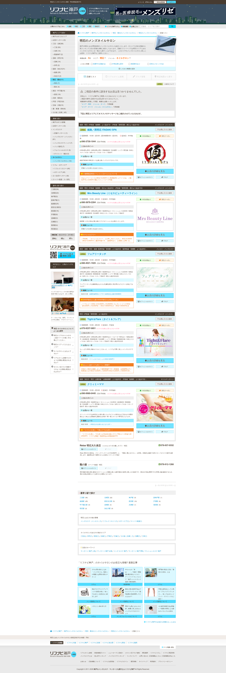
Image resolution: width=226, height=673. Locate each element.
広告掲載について (94, 661)
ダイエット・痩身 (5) (61, 153)
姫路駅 (82, 501)
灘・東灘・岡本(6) (59, 108)
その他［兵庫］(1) (127, 536)
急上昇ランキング (100, 656)
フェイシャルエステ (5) (62, 150)
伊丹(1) (89, 536)
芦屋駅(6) (54, 214)
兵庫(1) (103, 536)
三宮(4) (83, 536)
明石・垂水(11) (58, 79)
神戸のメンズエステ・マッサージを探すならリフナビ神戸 (114, 669)
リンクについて (132, 656)
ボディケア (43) (59, 172)
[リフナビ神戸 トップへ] (68, 11)
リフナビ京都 (95, 642)
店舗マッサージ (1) (60, 133)
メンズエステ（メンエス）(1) (91, 521)
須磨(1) (137, 536)
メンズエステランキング (116, 656)
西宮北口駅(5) (56, 207)
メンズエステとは (86, 656)
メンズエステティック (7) (63, 143)
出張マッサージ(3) (59, 40)
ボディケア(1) (124, 521)
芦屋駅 (155, 501)
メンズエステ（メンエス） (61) (63, 137)
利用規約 (153, 661)
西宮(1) (96, 536)
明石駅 (82, 508)
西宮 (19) (57, 94)
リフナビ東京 (120, 642)
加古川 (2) (57, 76)
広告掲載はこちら (155, 656)
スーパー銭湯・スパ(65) (61, 179)
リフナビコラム (155, 653)
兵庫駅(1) (54, 221)
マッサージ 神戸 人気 (88, 551)
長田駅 (155, 505)
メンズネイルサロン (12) (63, 161)
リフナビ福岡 (132, 642)
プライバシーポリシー (165, 661)
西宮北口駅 (108, 501)
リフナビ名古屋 (107, 642)
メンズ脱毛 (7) (59, 146)
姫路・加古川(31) (59, 69)
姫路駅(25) (55, 203)
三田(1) (144, 536)
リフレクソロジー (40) (62, 168)
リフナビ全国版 (57, 643)
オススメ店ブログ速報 (132, 653)
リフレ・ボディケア (60, 165)
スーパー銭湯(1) (136, 521)
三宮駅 (82, 497)
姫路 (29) (57, 72)
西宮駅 (131, 501)
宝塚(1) (116, 536)
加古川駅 (107, 508)
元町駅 (106, 497)
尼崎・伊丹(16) (58, 58)
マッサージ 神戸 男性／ (137, 551)
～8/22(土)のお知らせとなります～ (100, 424)
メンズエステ (57, 129)
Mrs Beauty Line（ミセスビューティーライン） (110, 193)
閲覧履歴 (125, 26)
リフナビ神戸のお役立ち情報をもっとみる (161, 622)
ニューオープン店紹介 (115, 653)
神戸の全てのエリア (60, 36)
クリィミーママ (92, 384)
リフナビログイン (122, 661)
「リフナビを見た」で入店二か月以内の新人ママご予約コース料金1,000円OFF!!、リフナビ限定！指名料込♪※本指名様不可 (106, 435)
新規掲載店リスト (100, 653)
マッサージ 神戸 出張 (104, 551)
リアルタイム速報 (86, 653)
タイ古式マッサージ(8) (61, 175)
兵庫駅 (131, 505)
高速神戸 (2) (58, 54)
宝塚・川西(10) (58, 105)
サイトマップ (143, 661)
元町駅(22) (55, 193)
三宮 (83, 26)
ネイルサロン (57, 157)
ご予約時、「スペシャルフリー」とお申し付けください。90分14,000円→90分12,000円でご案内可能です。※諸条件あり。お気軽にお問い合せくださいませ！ (106, 240)
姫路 (70, 26)
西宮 (90, 26)
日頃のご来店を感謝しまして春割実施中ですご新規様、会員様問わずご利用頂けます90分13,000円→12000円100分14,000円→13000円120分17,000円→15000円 (106, 370)
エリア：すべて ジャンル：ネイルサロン (97, 107)
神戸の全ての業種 (59, 122)
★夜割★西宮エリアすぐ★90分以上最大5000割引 (105, 294)
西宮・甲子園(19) (59, 90)
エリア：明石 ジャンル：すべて (93, 104)
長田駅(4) (54, 225)
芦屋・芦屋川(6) (58, 101)
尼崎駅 (106, 505)
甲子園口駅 (84, 505)
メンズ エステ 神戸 (120, 551)
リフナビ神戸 (83, 642)
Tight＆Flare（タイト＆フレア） (101, 319)
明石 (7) (57, 83)
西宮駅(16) (55, 211)
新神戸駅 (156, 497)
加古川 (97, 26)
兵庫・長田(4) (58, 98)
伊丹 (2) (57, 65)
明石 (76, 26)
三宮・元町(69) (58, 43)
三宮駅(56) (55, 189)
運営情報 (133, 661)
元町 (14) (57, 51)
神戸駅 (131, 497)
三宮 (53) (57, 47)
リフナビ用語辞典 (168, 653)
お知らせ (83, 661)
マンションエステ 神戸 (153, 551)
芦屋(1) (109, 536)
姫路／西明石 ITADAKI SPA (99, 129)
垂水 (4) (57, 87)
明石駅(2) (54, 229)
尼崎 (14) (57, 61)
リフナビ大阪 (71, 642)
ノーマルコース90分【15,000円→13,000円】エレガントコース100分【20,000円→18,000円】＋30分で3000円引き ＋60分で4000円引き (105, 305)
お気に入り (134, 26)
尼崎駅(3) (54, 218)
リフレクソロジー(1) (110, 521)
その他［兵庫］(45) (60, 112)
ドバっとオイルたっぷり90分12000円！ (102, 359)
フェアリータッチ (93, 254)
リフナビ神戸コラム (113, 26)
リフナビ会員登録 (108, 661)
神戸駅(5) (54, 196)
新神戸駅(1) (55, 200)
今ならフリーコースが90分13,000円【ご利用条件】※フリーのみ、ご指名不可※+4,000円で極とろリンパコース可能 (106, 179)
